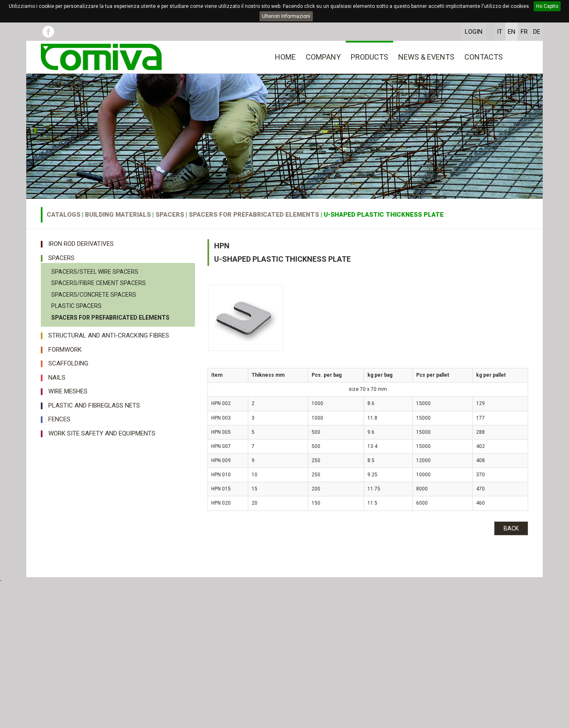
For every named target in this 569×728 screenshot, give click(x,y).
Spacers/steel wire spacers (94, 271)
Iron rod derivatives (81, 244)
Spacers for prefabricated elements (254, 214)
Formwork (65, 349)
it (499, 31)
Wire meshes (67, 391)
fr (524, 31)
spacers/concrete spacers (93, 294)
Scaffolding (68, 363)
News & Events (426, 57)
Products (369, 57)
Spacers (169, 214)
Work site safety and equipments (101, 433)
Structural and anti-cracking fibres (108, 335)
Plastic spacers (76, 306)
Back (511, 528)
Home (285, 57)
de (536, 31)
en (511, 31)
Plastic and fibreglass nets (94, 405)
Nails (56, 377)
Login (473, 31)
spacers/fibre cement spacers (98, 283)
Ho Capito (547, 6)
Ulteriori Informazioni (286, 16)
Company (323, 57)
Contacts (483, 57)
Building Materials (118, 214)
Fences (59, 419)
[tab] (118, 242)
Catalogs (63, 214)
